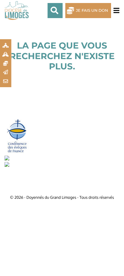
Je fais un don (92, 10)
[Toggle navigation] (115, 10)
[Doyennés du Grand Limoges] (18, 10)
